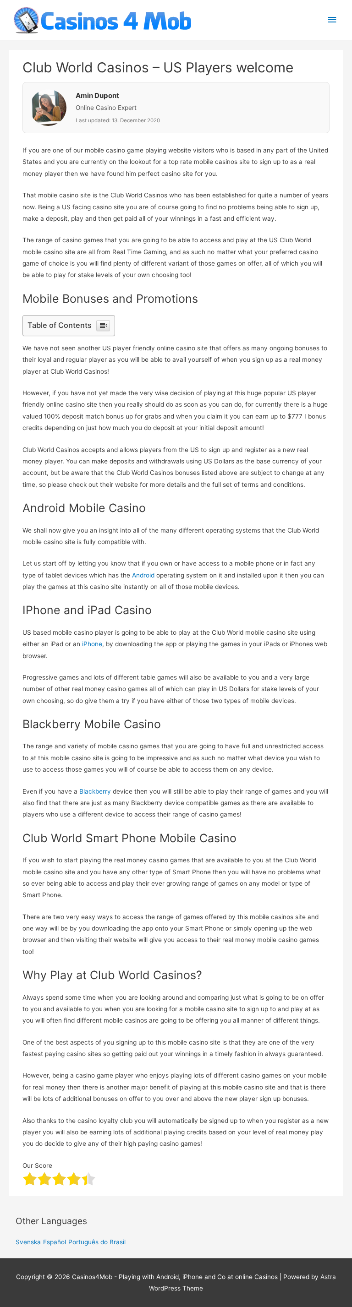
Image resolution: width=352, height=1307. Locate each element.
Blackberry (95, 791)
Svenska (28, 1242)
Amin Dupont (97, 95)
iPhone (92, 644)
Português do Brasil (97, 1242)
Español (54, 1242)
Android (143, 575)
